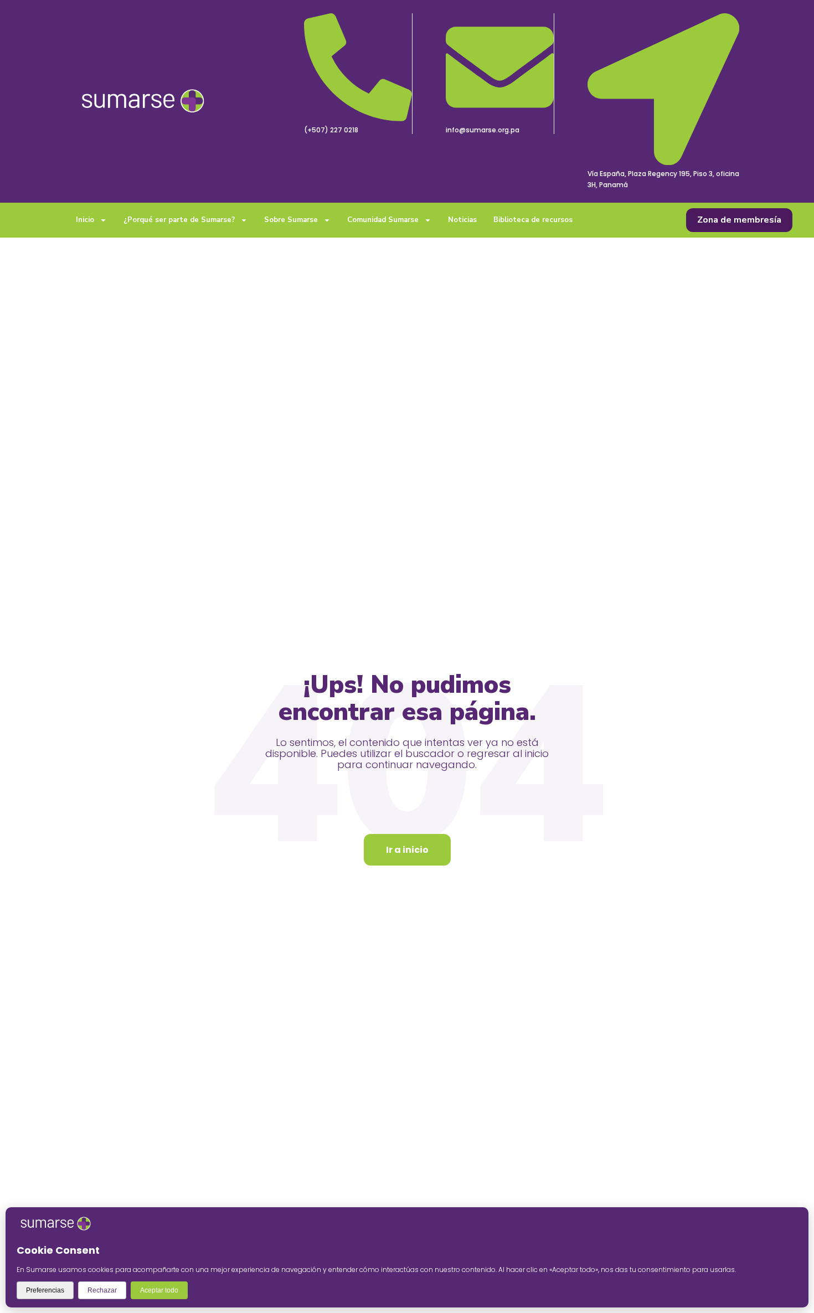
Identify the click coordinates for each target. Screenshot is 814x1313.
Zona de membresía (739, 220)
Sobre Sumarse (291, 220)
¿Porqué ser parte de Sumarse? (179, 220)
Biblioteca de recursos (533, 220)
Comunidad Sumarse (383, 220)
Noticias (462, 220)
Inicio (85, 220)
